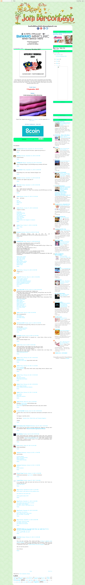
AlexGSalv (19, 537)
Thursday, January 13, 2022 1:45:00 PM (32, 473)
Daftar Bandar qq (20, 301)
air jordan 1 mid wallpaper (22, 503)
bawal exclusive (20, 467)
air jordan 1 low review (22, 522)
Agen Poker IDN (20, 289)
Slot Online (19, 330)
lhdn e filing (19, 226)
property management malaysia (23, 282)
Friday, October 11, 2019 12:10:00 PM (28, 225)
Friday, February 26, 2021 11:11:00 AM (29, 365)
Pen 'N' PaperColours (60, 293)
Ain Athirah (19, 169)
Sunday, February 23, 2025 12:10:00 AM (31, 537)
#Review (31, 577)
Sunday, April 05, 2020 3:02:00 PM (28, 312)
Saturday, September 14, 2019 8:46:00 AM (30, 177)
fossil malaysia (20, 216)
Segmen (36, 582)
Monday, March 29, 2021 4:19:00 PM (28, 401)
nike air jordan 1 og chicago (23, 514)
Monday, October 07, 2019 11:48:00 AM (29, 208)
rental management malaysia (23, 283)
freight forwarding (21, 213)
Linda (18, 344)
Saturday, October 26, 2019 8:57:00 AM (30, 232)
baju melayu (19, 214)
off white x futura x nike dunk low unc (25, 505)
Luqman (24, 582)
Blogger (67, 358)
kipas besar (19, 284)
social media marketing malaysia (24, 280)
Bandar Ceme (20, 264)
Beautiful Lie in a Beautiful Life (62, 204)
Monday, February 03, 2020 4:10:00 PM (28, 270)
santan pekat (19, 405)
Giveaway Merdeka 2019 (61, 56)
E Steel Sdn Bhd (20, 410)
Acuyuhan (19, 335)
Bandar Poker (20, 300)
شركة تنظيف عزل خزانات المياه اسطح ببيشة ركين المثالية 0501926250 (31, 528)
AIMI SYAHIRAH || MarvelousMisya (59, 254)
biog (18, 489)
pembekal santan (20, 359)
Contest (36, 578)
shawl (18, 466)
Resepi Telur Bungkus (65, 330)
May (57, 63)
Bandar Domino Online (22, 261)
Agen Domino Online (21, 262)
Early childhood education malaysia (24, 387)
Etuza (18, 445)
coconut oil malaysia (21, 215)
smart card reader (20, 217)
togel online (30, 474)
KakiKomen (43, 580)
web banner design (21, 317)
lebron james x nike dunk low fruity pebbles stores (28, 491)
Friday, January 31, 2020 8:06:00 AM (31, 241)
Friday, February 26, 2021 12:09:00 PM (29, 384)
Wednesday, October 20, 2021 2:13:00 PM (30, 452)
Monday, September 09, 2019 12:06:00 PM (32, 162)
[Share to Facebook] (43, 139)
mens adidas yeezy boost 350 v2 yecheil (25, 502)
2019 (56, 53)
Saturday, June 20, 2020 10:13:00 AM (30, 335)
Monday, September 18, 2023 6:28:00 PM (28, 510)
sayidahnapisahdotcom (60, 216)
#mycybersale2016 (23, 577)
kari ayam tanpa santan (22, 404)
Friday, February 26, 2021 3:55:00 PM (28, 392)
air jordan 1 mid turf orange (23, 521)
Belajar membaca (20, 458)
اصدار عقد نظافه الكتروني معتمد (23, 531)
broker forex (19, 218)
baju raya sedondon (21, 377)
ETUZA (56, 147)
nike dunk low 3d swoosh (22, 523)
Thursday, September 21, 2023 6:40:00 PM (28, 519)
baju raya (19, 376)
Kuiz (49, 580)
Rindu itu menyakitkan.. (65, 230)
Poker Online (20, 260)
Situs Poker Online (21, 307)
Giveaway (17, 580)
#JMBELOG (19, 162)
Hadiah (27, 580)
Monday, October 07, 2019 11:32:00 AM (29, 196)
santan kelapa (24, 403)
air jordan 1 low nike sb (22, 512)
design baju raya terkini (22, 378)
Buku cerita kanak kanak (22, 457)
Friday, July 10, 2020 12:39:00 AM (27, 344)
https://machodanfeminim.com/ (31, 437)
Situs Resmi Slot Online (22, 327)
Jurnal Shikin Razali (60, 185)
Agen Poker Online (21, 257)
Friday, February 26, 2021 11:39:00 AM (29, 374)
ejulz (18, 270)
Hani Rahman (30, 139)
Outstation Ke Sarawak (65, 161)
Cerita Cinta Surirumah (60, 172)
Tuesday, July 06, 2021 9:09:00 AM (31, 433)
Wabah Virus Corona (21, 303)
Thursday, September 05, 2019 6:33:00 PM (30, 155)
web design (19, 315)
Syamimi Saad (20, 148)
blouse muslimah (20, 367)
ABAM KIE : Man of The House (62, 135)
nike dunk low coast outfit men (23, 493)
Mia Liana (19, 184)
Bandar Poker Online (21, 256)
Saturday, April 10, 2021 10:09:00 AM (33, 410)
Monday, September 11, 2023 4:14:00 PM (28, 501)
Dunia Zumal (58, 267)
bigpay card (19, 202)
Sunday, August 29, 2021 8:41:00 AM (28, 445)
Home (31, 571)
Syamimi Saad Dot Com (60, 229)
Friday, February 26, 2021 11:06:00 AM (29, 357)
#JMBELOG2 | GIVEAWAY (61, 353)
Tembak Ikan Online (21, 329)
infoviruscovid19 (20, 322)
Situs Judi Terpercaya (21, 306)
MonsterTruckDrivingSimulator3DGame (36, 428)
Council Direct (20, 480)
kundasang (19, 211)
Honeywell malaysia (21, 396)
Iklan (32, 580)
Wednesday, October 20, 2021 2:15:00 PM (30, 465)
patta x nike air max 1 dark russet (24, 513)
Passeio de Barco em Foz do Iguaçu (36, 544)
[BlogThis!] (40, 139)
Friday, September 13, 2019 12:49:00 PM (32, 169)
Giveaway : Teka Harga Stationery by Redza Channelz (65, 282)
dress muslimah (20, 368)
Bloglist (20, 578)
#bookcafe (16, 577)
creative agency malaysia (22, 278)
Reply (18, 152)
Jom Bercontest (58, 316)
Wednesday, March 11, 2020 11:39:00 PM (30, 277)
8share (48, 577)
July (57, 61)
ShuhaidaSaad (58, 279)
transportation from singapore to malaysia (26, 219)
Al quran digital (20, 456)
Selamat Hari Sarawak (64, 205)
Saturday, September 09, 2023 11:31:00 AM (28, 489)
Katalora (19, 155)
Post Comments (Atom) (25, 573)
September (58, 54)
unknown (19, 452)
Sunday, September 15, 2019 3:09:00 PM (31, 184)
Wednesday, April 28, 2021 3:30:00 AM (39, 425)
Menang (29, 582)
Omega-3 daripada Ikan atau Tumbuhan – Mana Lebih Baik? (65, 174)
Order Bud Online (21, 484)
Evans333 (19, 277)
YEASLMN (57, 329)
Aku (14, 578)
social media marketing (22, 279)
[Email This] (39, 139)
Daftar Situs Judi (20, 304)
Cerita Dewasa (20, 263)
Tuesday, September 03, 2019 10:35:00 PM (33, 148)
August (57, 59)
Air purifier (19, 394)
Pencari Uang (20, 473)
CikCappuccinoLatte (59, 121)
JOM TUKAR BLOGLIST (22, 352)
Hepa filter (19, 395)
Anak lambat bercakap (21, 385)
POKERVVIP (20, 241)
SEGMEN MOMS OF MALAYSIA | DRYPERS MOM (62, 34)
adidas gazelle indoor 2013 (22, 495)
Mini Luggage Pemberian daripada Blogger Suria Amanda (65, 123)
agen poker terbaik (21, 259)
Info (37, 580)
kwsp (18, 200)
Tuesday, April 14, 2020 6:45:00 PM (33, 322)
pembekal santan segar (21, 360)
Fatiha (48, 578)
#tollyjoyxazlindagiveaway (40, 577)
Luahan (19, 582)
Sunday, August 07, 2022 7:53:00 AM (32, 480)
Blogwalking (28, 578)
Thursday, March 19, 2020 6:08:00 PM (33, 289)
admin (18, 196)
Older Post (50, 571)
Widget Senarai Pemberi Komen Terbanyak (65, 117)
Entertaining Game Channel (23, 425)
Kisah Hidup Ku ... (59, 302)
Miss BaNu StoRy (59, 240)
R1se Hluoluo (20, 433)
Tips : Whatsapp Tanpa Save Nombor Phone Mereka (65, 343)
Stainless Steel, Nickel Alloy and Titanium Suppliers (34, 418)
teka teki (19, 201)
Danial (43, 578)
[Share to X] (41, 139)
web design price (20, 316)
